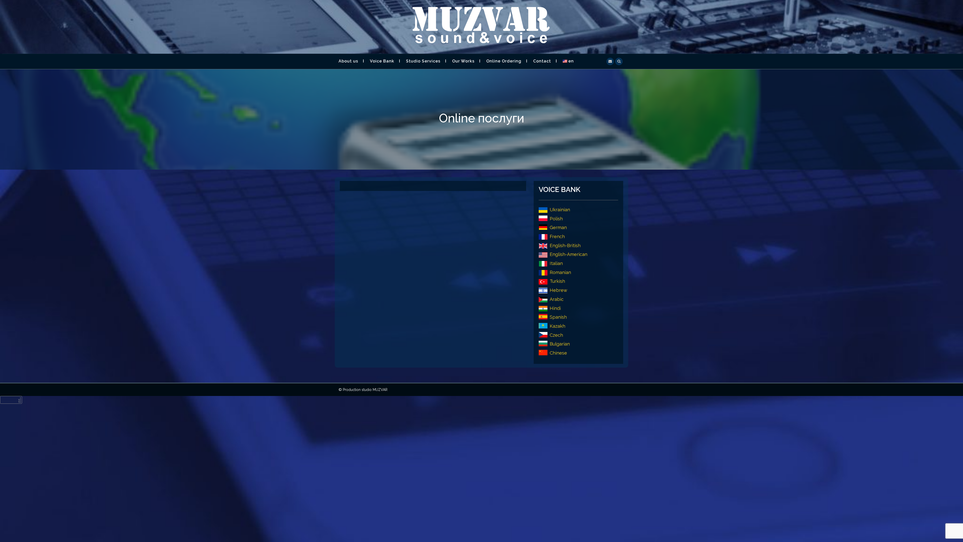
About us (348, 61)
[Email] (610, 60)
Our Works (463, 61)
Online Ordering (503, 61)
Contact (542, 61)
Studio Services (423, 61)
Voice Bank (382, 61)
